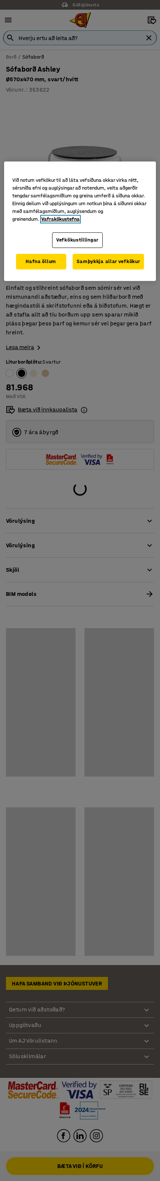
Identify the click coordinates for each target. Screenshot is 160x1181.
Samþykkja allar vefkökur (108, 261)
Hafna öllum (41, 261)
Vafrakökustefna (60, 219)
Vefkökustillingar (77, 240)
